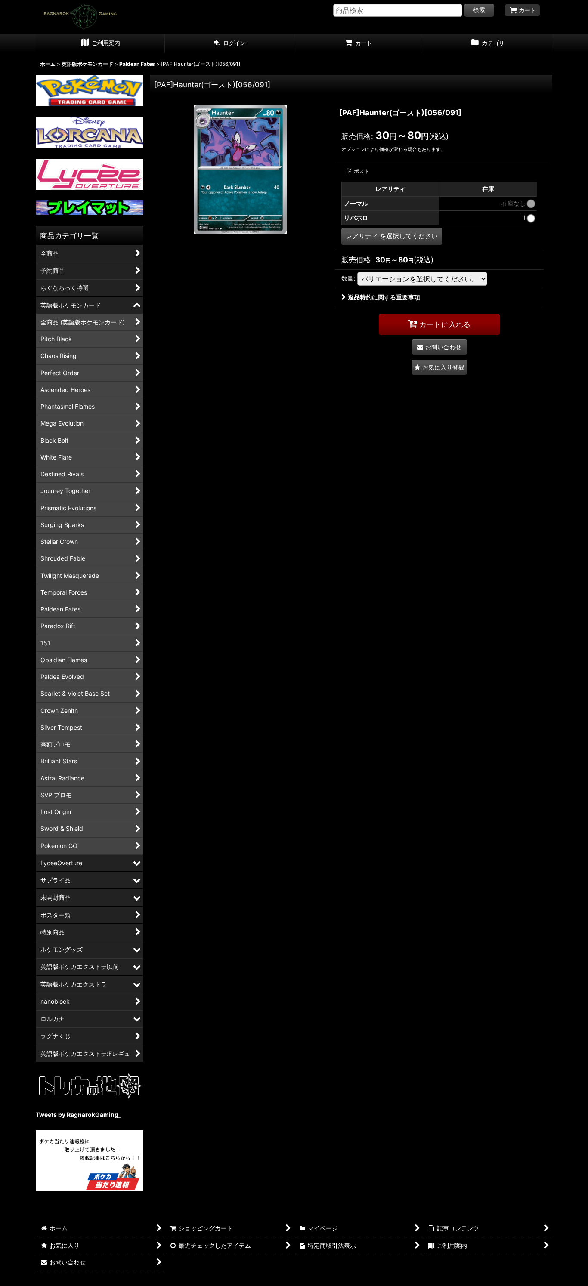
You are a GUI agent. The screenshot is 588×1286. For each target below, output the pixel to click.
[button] (439, 367)
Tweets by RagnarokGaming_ (78, 1114)
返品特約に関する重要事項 (384, 297)
